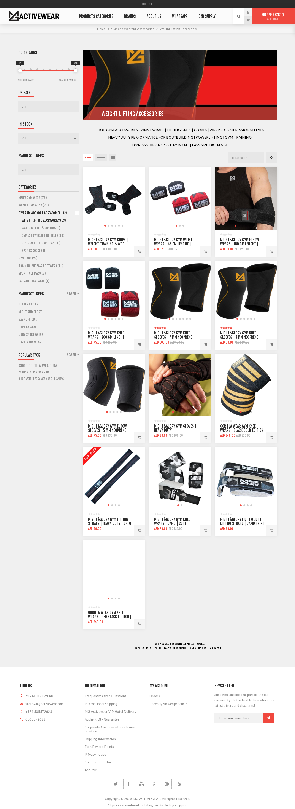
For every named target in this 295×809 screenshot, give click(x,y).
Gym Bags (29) (28, 258)
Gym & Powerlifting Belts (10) (43, 235)
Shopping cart (273, 17)
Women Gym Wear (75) (34, 205)
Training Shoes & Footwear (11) (41, 266)
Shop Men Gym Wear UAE (35, 372)
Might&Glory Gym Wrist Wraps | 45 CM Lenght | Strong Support (173, 244)
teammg (59, 379)
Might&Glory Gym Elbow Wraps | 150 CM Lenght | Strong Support (239, 244)
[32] (20, 70)
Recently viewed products (168, 704)
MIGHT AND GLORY (30, 312)
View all (71, 293)
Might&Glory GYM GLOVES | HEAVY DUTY (175, 428)
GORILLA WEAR (28, 327)
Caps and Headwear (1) (34, 281)
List (112, 157)
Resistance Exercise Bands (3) (42, 243)
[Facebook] (128, 784)
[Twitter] (116, 784)
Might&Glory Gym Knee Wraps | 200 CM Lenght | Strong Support (107, 337)
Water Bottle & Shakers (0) (41, 228)
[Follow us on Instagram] (167, 784)
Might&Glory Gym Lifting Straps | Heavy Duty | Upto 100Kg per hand (109, 523)
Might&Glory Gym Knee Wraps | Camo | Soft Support (172, 523)
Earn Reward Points (99, 746)
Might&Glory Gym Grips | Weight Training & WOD (108, 242)
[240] (75, 70)
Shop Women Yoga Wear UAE (35, 379)
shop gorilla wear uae (38, 365)
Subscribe (268, 718)
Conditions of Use (98, 762)
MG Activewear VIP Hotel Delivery (110, 711)
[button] (105, 226)
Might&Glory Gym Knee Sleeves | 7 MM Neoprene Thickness (173, 337)
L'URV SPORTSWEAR (31, 335)
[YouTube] (141, 784)
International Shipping (101, 704)
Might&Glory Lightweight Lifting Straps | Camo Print (242, 521)
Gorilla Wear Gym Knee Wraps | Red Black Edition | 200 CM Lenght (109, 616)
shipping (181, 805)
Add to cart (139, 251)
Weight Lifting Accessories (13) (44, 220)
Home (101, 28)
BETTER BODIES (28, 304)
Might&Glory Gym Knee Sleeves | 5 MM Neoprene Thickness (239, 337)
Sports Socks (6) (33, 251)
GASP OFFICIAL (28, 319)
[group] (114, 198)
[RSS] (179, 784)
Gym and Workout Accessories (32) (43, 213)
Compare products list (271, 157)
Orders (154, 696)
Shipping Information (100, 739)
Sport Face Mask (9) (32, 273)
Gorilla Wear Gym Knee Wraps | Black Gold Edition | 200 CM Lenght (241, 430)
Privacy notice (95, 754)
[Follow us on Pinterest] (154, 784)
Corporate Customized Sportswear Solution (110, 729)
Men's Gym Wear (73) (33, 198)
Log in (251, 12)
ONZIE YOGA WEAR (30, 342)
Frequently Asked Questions (105, 696)
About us (91, 770)
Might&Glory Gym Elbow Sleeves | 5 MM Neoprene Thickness (107, 430)
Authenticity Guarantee (102, 719)
